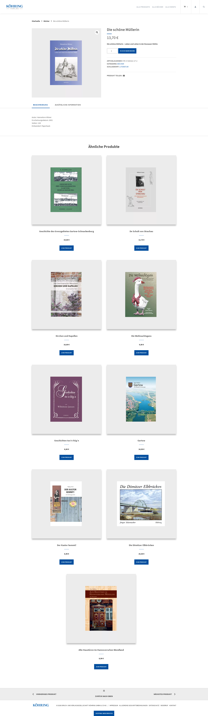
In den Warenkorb (127, 51)
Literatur (124, 66)
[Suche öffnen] (204, 7)
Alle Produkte (143, 7)
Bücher (46, 21)
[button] (97, 32)
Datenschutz (154, 705)
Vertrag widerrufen (104, 713)
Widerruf (164, 705)
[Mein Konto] (195, 7)
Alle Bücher (157, 7)
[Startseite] (14, 7)
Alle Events (170, 7)
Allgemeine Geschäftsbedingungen (133, 705)
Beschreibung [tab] (40, 105)
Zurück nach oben (104, 696)
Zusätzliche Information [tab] (68, 105)
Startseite (36, 21)
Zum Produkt (66, 248)
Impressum (114, 705)
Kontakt (172, 705)
